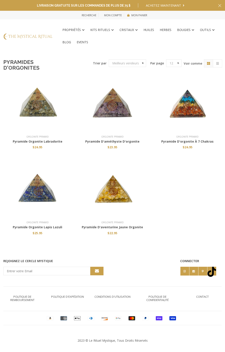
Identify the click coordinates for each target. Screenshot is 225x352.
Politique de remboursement (22, 298)
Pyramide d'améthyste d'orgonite (112, 141)
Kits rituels (100, 30)
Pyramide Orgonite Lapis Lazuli (37, 227)
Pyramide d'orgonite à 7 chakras (187, 141)
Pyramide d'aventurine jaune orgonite (112, 227)
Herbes (165, 30)
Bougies (184, 30)
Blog (66, 42)
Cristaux (127, 30)
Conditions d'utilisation (112, 297)
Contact (202, 297)
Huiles (148, 30)
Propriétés (72, 30)
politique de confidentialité (157, 298)
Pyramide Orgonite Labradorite (37, 141)
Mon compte (112, 15)
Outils (206, 30)
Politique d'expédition (67, 297)
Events (82, 42)
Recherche (89, 15)
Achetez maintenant (164, 5)
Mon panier (139, 15)
